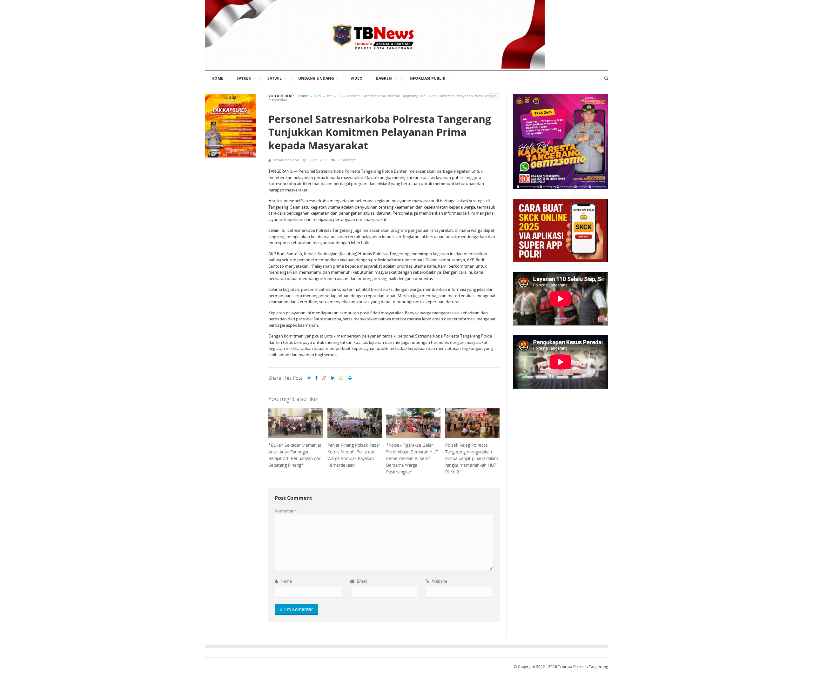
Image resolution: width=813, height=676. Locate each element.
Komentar (286, 511)
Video (357, 78)
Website (439, 581)
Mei (329, 95)
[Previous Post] (491, 95)
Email (361, 581)
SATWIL (274, 78)
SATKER (244, 78)
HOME (217, 78)
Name (285, 581)
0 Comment (346, 159)
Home (303, 95)
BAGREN (384, 78)
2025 (317, 95)
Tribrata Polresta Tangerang (583, 666)
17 (340, 95)
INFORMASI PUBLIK (426, 78)
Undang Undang (316, 78)
